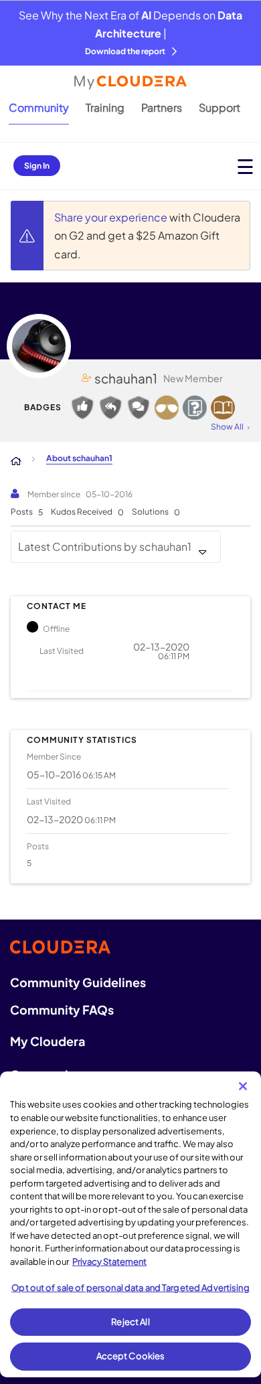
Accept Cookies (130, 1356)
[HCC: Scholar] (223, 408)
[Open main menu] (245, 166)
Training (105, 107)
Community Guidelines (78, 982)
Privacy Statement (109, 1261)
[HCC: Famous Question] (167, 408)
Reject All (130, 1321)
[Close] (243, 1086)
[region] (130, 1224)
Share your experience (111, 217)
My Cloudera (47, 1041)
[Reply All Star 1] (110, 408)
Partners (161, 107)
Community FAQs (62, 1009)
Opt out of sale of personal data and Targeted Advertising (130, 1287)
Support (219, 107)
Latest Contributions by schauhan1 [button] (104, 546)
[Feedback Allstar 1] (82, 408)
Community (39, 107)
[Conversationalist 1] (138, 408)
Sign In (37, 166)
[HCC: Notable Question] (195, 408)
